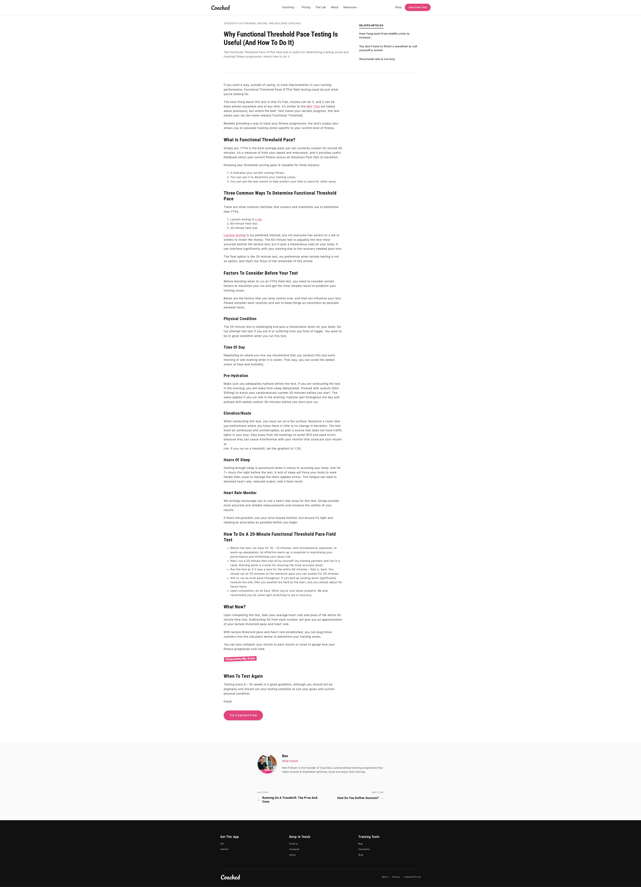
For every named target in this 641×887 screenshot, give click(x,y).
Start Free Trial (418, 7)
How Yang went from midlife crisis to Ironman (384, 35)
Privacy (396, 877)
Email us (293, 844)
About (334, 7)
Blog (360, 844)
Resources (349, 7)
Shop (398, 7)
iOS (222, 844)
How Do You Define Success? (360, 798)
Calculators (364, 849)
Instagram (294, 849)
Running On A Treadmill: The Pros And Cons (287, 799)
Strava (292, 855)
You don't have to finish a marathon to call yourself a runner (388, 48)
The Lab (320, 7)
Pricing (306, 7)
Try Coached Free (243, 715)
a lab (258, 219)
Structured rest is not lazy (377, 59)
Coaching (288, 7)
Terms (385, 877)
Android (224, 849)
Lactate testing (235, 235)
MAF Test (313, 106)
